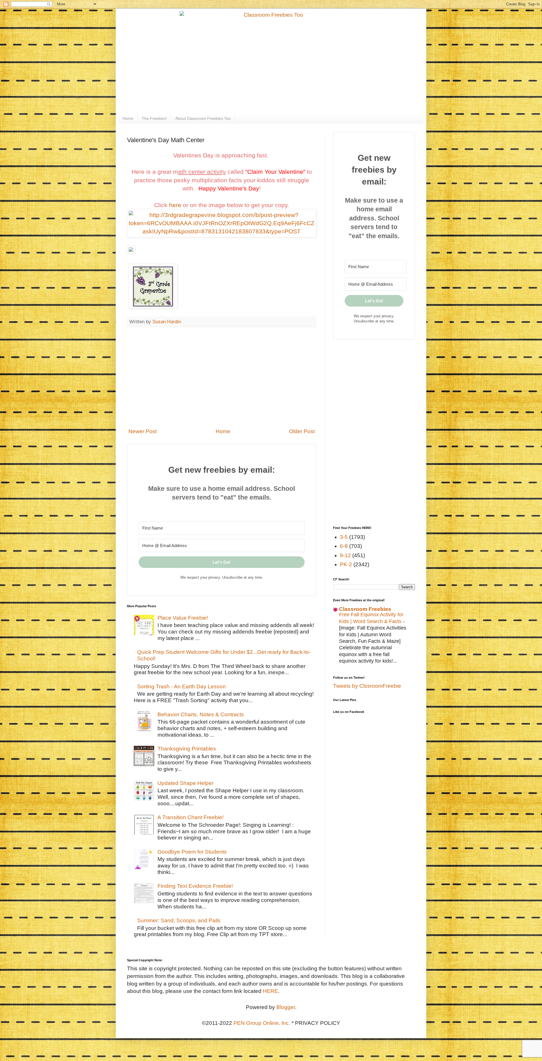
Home (128, 118)
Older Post (302, 431)
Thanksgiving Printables (187, 749)
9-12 (345, 555)
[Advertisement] (221, 377)
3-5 (344, 537)
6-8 (344, 546)
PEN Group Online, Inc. (261, 1023)
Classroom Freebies (365, 609)
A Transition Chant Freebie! (191, 817)
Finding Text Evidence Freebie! (195, 886)
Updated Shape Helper (185, 783)
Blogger (285, 1007)
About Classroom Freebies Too (203, 118)
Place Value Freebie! (183, 618)
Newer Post (142, 431)
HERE (270, 991)
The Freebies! (154, 118)
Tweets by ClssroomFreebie (367, 686)
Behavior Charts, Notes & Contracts (201, 714)
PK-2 (346, 564)
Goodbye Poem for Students (192, 852)
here (175, 205)
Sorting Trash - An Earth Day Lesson (181, 686)
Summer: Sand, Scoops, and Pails (178, 920)
